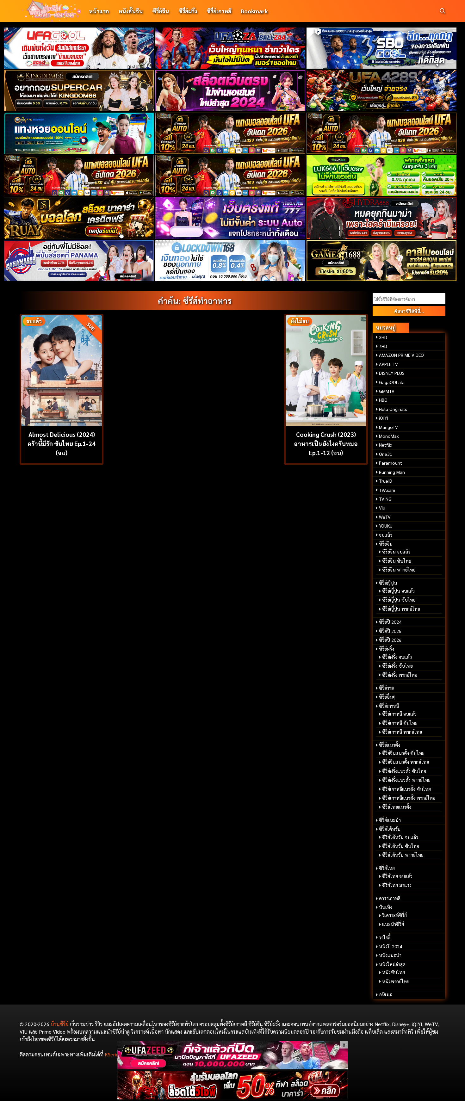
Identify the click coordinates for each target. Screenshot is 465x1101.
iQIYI (383, 418)
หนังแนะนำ (390, 955)
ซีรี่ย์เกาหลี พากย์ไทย (402, 732)
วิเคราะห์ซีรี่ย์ (394, 915)
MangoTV (388, 427)
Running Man (392, 472)
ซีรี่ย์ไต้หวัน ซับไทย (400, 846)
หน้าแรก (99, 11)
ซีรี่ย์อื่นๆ (387, 697)
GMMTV (386, 391)
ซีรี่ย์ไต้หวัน (389, 829)
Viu (382, 507)
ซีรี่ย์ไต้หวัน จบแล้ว (400, 837)
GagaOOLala (392, 382)
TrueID (385, 481)
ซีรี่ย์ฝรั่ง (187, 11)
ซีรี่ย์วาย (386, 688)
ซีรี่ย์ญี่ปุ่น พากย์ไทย (401, 609)
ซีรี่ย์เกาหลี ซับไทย (400, 723)
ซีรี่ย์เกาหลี (219, 11)
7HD (383, 346)
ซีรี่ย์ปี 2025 (390, 631)
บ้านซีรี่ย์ (59, 1024)
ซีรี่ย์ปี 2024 (390, 622)
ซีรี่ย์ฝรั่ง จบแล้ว (397, 657)
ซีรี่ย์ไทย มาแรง (397, 885)
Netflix (385, 445)
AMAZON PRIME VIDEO (401, 355)
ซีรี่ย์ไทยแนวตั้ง (396, 807)
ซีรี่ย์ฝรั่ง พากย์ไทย (399, 675)
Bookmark (254, 11)
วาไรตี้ (385, 937)
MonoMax (389, 436)
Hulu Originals (393, 409)
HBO (383, 400)
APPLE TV (388, 364)
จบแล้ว (385, 535)
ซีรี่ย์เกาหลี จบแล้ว (399, 714)
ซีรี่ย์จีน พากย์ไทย (399, 569)
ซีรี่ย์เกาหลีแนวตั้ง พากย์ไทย (408, 798)
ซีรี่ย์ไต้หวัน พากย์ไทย (403, 855)
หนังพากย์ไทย (395, 981)
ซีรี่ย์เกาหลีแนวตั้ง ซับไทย (406, 789)
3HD (383, 337)
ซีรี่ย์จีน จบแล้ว (396, 551)
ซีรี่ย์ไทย (387, 868)
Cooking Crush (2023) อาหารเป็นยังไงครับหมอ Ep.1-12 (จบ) (326, 443)
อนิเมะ (385, 994)
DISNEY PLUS (392, 373)
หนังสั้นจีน (130, 11)
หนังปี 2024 (390, 946)
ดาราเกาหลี (389, 898)
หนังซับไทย (393, 972)
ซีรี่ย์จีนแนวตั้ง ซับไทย (403, 753)
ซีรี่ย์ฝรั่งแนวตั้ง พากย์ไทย (406, 780)
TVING (385, 499)
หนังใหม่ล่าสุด (392, 964)
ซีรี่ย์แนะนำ (390, 820)
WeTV (385, 517)
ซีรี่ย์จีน (160, 11)
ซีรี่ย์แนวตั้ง (389, 745)
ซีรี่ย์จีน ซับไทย (396, 561)
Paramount (390, 463)
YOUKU (386, 526)
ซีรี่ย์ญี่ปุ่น (388, 583)
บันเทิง (385, 907)
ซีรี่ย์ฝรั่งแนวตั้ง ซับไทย (404, 771)
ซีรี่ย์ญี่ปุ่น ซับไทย (399, 600)
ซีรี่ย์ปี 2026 (390, 640)
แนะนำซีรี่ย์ (393, 924)
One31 (385, 454)
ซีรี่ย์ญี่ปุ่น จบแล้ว (398, 591)
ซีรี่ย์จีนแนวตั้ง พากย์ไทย (405, 762)
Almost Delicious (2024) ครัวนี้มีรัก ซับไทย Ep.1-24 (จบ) (62, 443)
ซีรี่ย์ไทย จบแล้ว (397, 876)
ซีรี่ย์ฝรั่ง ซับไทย (397, 666)
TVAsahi (387, 490)
